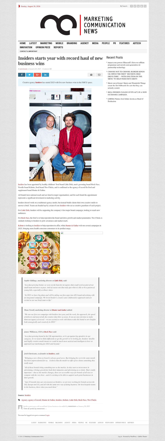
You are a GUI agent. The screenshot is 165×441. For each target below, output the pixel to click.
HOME (23, 43)
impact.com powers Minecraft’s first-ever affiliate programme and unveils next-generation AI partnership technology (126, 64)
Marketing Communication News (33, 436)
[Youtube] (142, 6)
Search (124, 6)
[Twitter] (135, 6)
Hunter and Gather (59, 310)
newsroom (23, 69)
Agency (85, 43)
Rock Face (25, 218)
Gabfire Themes (142, 436)
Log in (120, 436)
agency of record (34, 400)
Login (48, 415)
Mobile (59, 43)
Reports (58, 47)
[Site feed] (145, 6)
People (106, 43)
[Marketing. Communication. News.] (82, 24)
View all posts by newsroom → (35, 409)
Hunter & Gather (72, 225)
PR (114, 43)
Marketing (46, 43)
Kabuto (21, 225)
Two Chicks (91, 400)
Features (124, 43)
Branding (72, 43)
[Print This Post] (91, 75)
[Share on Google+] (38, 75)
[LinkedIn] (138, 6)
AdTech (137, 43)
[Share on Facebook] (22, 75)
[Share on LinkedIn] (46, 75)
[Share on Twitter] (30, 75)
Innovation (26, 47)
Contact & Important (28, 51)
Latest (33, 43)
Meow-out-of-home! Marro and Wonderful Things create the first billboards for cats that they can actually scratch (127, 85)
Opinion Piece (43, 47)
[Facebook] (131, 6)
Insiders (21, 184)
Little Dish (25, 210)
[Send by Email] (99, 75)
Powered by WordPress (130, 436)
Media (95, 43)
